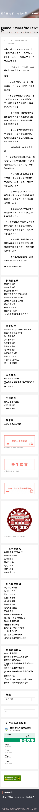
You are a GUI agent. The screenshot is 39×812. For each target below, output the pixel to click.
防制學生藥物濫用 (11, 625)
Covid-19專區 (9, 591)
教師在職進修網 (10, 311)
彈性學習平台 (9, 340)
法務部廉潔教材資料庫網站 (15, 638)
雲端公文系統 (9, 287)
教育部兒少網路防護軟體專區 (16, 683)
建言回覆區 (8, 386)
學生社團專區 (9, 346)
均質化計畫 (8, 566)
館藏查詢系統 (9, 343)
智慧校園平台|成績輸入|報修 (15, 294)
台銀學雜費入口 (10, 353)
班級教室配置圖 (10, 608)
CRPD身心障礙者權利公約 (14, 618)
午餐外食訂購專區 (11, 360)
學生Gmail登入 (10, 357)
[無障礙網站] (12, 778)
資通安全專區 (9, 601)
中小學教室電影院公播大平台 (16, 314)
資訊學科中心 (9, 562)
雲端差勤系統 (9, 284)
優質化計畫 (8, 569)
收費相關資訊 (9, 405)
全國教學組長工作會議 (13, 552)
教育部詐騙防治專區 (12, 660)
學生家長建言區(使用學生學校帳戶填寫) (19, 382)
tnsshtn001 (10, 41)
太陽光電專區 (9, 409)
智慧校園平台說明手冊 (13, 298)
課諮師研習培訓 (10, 556)
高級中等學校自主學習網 (14, 668)
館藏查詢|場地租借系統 (13, 301)
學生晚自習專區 (10, 363)
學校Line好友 (9, 594)
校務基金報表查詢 (11, 402)
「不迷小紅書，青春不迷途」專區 (18, 679)
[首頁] (1, 32)
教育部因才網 (9, 676)
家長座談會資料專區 (12, 379)
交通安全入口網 (10, 631)
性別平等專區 (10, 43)
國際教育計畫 (9, 572)
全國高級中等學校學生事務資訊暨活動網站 (19, 664)
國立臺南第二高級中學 (14, 13)
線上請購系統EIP (11, 291)
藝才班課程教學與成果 (13, 635)
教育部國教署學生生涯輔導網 (16, 657)
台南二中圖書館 (10, 653)
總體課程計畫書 (10, 588)
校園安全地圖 (9, 605)
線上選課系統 (9, 336)
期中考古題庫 (9, 350)
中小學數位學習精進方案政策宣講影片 (19, 672)
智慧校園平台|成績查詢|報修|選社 (17, 330)
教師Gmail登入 (10, 308)
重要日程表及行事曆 (12, 424)
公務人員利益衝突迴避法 (14, 628)
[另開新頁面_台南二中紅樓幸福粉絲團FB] (19, 493)
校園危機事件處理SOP (13, 615)
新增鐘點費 (8, 559)
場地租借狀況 (9, 304)
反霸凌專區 (8, 611)
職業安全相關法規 (11, 621)
